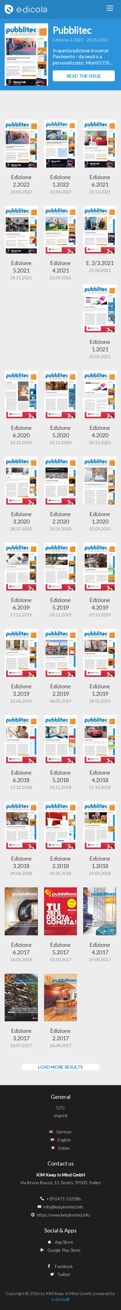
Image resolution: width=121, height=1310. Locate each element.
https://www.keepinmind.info (63, 1214)
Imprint (61, 1115)
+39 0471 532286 (63, 1198)
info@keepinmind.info (63, 1206)
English (64, 1139)
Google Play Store (64, 1250)
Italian (64, 1148)
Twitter (64, 1274)
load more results (60, 1067)
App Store (64, 1242)
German (64, 1131)
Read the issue (84, 75)
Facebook (64, 1266)
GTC (60, 1107)
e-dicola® (61, 1299)
